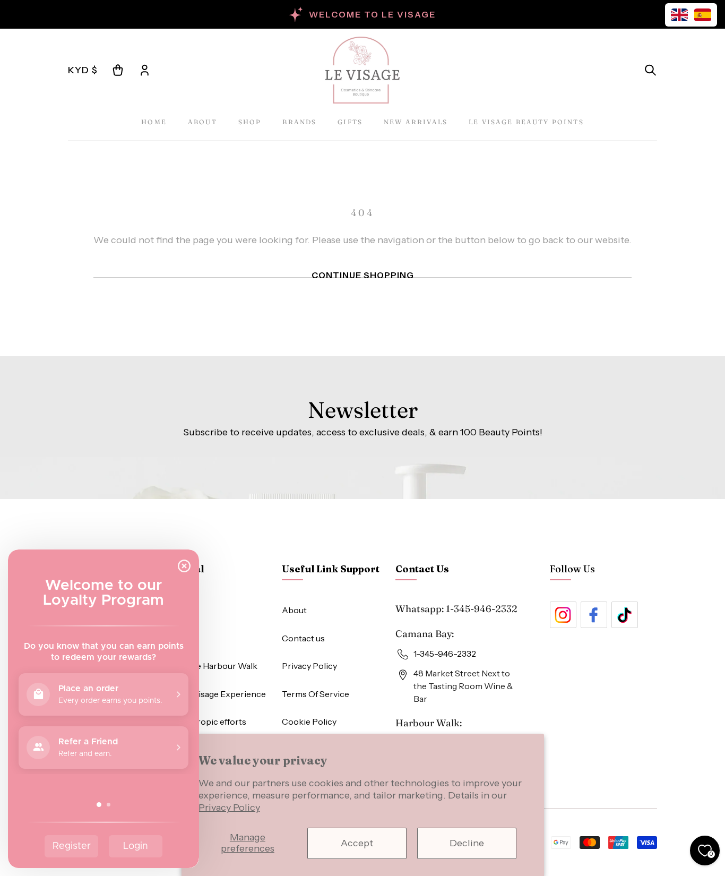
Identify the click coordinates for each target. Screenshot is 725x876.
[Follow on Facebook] (594, 615)
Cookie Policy (309, 721)
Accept (357, 843)
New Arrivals (415, 122)
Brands (299, 122)
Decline (467, 843)
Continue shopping (363, 275)
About (202, 122)
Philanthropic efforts (204, 721)
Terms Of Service (315, 694)
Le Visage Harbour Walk (210, 665)
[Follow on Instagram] (563, 615)
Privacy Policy (229, 807)
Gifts (350, 122)
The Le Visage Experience (214, 694)
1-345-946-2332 (481, 609)
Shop (250, 122)
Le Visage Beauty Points (526, 122)
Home (154, 122)
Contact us (303, 638)
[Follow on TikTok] (624, 615)
